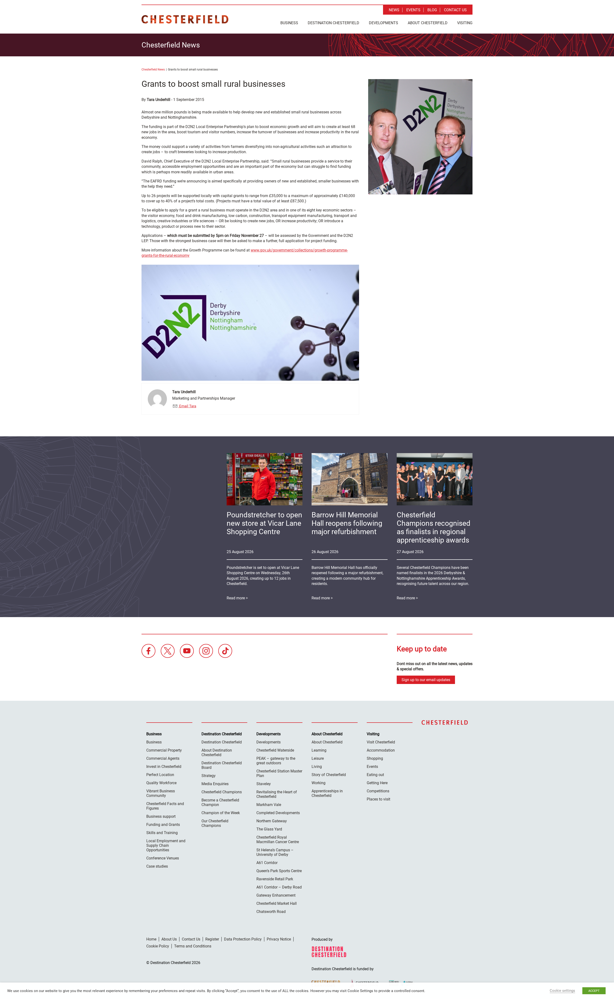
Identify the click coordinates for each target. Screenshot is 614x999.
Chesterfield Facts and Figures (165, 806)
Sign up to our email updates (425, 680)
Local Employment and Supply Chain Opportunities (165, 845)
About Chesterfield (428, 23)
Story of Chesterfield (329, 774)
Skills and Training (162, 832)
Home (151, 939)
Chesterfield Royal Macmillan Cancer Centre (277, 839)
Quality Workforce (161, 783)
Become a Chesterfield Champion (220, 802)
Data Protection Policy (243, 939)
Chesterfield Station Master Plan (279, 773)
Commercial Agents (162, 758)
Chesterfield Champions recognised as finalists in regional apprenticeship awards (433, 527)
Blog (432, 10)
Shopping (375, 758)
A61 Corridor (266, 862)
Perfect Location (160, 774)
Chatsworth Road (271, 911)
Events (413, 10)
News (394, 10)
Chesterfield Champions (221, 792)
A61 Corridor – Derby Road (279, 887)
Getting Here (377, 783)
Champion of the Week (220, 813)
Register (212, 939)
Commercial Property (164, 750)
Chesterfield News (153, 69)
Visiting (464, 23)
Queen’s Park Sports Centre (279, 871)
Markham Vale (268, 804)
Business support (161, 816)
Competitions (378, 791)
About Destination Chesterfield (216, 752)
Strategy (208, 775)
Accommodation (381, 750)
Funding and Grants (163, 824)
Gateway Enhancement (275, 895)
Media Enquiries (215, 784)
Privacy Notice (279, 939)
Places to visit (378, 799)
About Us (169, 939)
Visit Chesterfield (381, 742)
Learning (319, 750)
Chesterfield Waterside (275, 750)
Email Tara (187, 406)
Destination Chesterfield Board (221, 765)
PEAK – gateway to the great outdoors (275, 760)
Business (289, 23)
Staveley (263, 784)
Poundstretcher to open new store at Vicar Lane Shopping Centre (264, 523)
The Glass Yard (269, 829)
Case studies (157, 866)
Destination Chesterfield (185, 19)
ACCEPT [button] (594, 991)
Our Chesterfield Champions (214, 823)
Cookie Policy (157, 946)
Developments (383, 23)
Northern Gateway (271, 821)
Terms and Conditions (192, 946)
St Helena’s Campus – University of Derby (275, 852)
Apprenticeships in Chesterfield (327, 793)
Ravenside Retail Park (274, 879)
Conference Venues (162, 858)
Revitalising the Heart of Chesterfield (276, 794)
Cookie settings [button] (562, 990)
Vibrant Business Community (160, 793)
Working (318, 783)
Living (317, 766)
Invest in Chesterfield (163, 766)
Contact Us (455, 10)
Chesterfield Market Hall (276, 903)
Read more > (407, 598)
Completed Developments (278, 813)
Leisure (318, 758)
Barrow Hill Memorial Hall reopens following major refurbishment (347, 523)
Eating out (375, 774)
